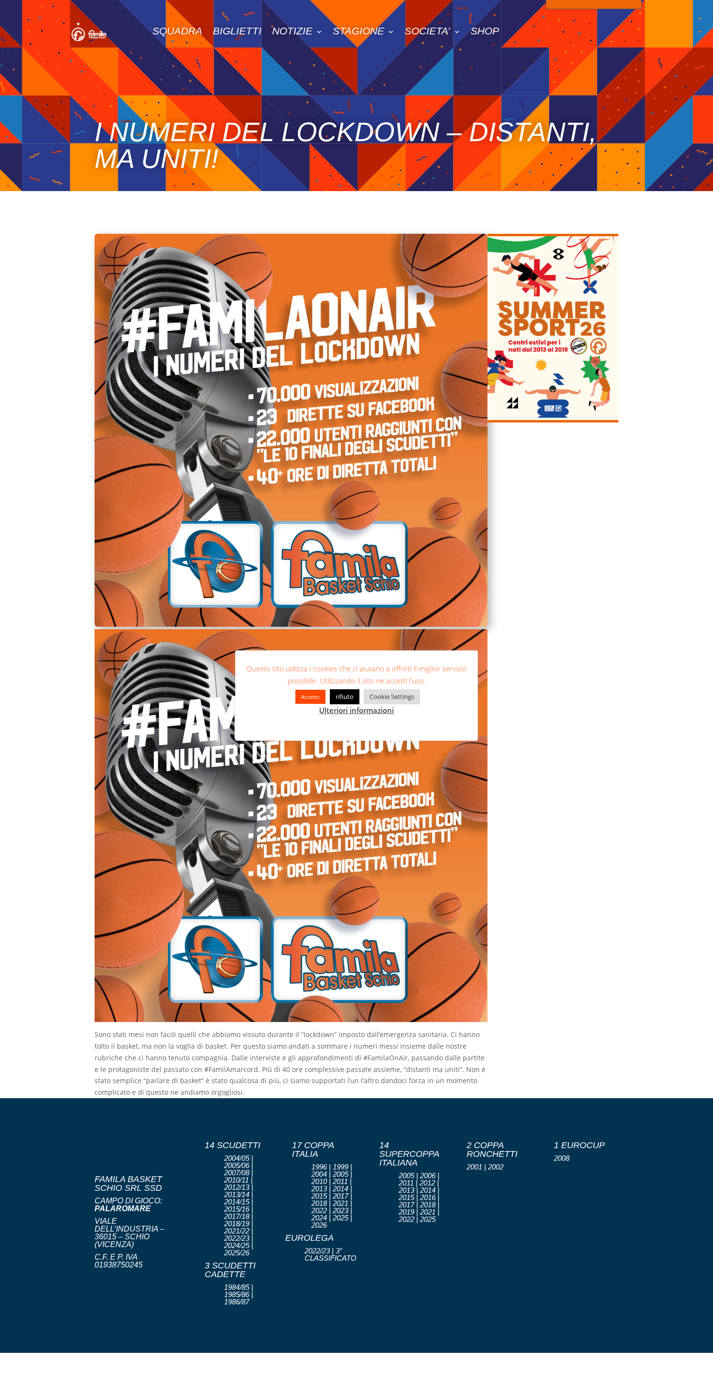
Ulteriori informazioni (356, 710)
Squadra (177, 30)
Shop (484, 30)
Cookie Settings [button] (392, 696)
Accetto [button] (310, 696)
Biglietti (237, 30)
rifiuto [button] (345, 696)
